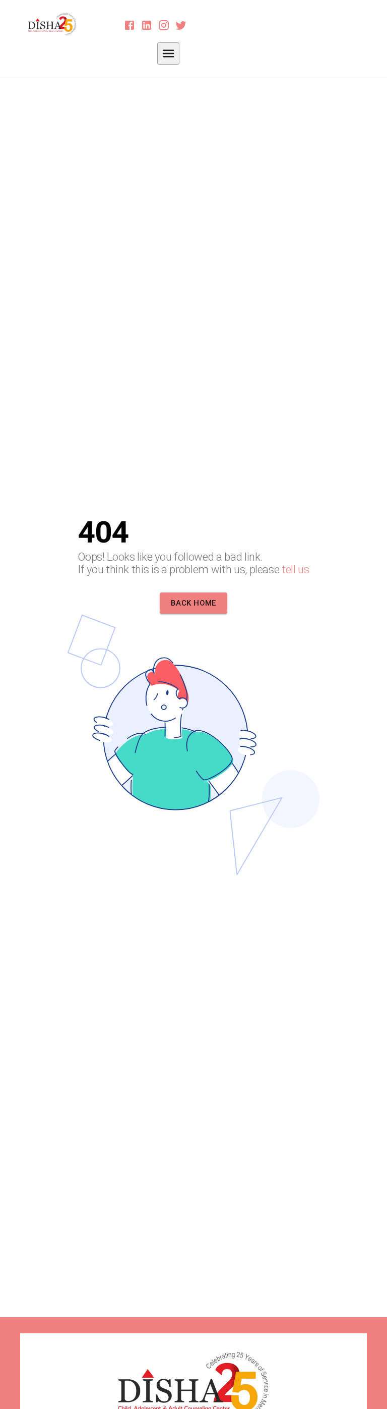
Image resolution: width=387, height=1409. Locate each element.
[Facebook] (129, 25)
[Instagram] (164, 25)
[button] (168, 53)
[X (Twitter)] (181, 25)
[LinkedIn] (147, 25)
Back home (193, 603)
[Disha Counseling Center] (56, 24)
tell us (295, 569)
